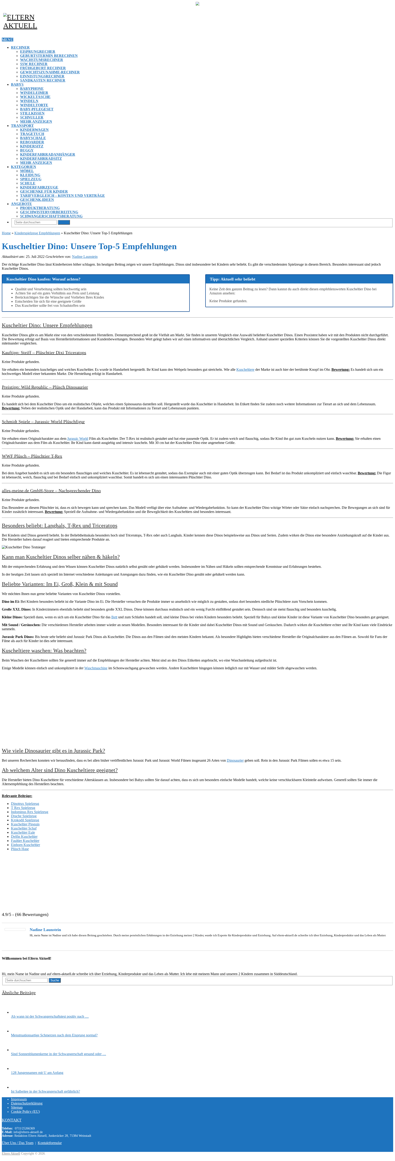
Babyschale (33, 138)
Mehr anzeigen (36, 121)
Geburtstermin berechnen (49, 56)
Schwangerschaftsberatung (51, 216)
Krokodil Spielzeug (25, 820)
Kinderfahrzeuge (39, 187)
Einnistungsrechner (42, 76)
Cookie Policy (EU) (25, 1111)
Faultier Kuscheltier (25, 841)
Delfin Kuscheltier (24, 836)
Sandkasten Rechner (42, 80)
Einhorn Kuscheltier (25, 845)
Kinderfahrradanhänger (47, 154)
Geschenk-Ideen (37, 200)
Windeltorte (34, 105)
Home (6, 233)
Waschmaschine (95, 668)
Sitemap (17, 1107)
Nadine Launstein (85, 257)
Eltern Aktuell (11, 1153)
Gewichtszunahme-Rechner (50, 72)
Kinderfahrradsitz (41, 158)
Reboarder (32, 142)
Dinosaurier (235, 760)
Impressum (19, 1099)
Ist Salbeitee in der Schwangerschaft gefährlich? (45, 1091)
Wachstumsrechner (41, 60)
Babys (17, 84)
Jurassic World (77, 438)
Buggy (27, 150)
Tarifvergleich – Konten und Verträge (62, 196)
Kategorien (23, 167)
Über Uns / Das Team (17, 1143)
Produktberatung (40, 208)
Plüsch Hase (20, 849)
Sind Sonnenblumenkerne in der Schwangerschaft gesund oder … (58, 1054)
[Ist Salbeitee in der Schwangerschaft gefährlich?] (19, 1087)
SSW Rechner (34, 64)
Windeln (29, 101)
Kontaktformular (50, 1143)
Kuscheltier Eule (23, 832)
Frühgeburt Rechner (43, 68)
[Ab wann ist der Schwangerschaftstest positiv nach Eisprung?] (19, 1012)
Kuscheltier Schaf (24, 828)
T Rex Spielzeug (23, 808)
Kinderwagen (34, 130)
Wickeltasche (35, 97)
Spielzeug (30, 179)
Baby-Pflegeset (36, 109)
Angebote (21, 204)
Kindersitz (31, 146)
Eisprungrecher (37, 51)
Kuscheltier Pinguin (25, 824)
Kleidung (30, 175)
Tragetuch (32, 134)
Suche (64, 222)
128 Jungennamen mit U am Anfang (37, 1073)
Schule (27, 183)
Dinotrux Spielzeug (25, 804)
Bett (114, 617)
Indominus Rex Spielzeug (29, 812)
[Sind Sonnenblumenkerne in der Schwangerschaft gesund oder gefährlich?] (19, 1050)
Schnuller (31, 117)
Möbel (27, 171)
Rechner (20, 47)
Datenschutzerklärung (27, 1103)
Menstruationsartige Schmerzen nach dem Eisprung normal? (54, 1035)
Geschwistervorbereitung (49, 212)
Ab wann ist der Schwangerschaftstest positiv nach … (50, 1016)
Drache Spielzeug (24, 816)
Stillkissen (32, 113)
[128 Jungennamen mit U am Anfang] (19, 1068)
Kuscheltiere (245, 369)
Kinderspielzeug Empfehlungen (37, 233)
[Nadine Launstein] (15, 929)
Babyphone (32, 89)
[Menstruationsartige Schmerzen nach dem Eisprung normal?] (19, 1031)
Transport (22, 126)
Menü (7, 40)
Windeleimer (34, 93)
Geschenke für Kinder (44, 191)
